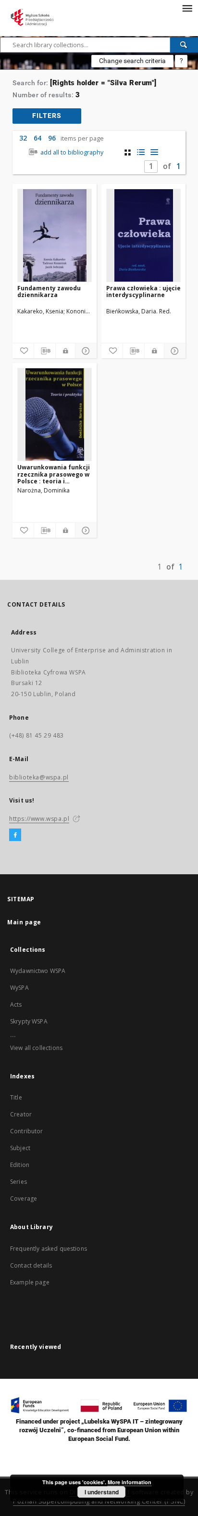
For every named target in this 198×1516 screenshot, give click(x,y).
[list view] (154, 152)
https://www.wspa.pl (39, 819)
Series (18, 1182)
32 (23, 138)
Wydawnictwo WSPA (37, 971)
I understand (102, 1492)
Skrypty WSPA (29, 1021)
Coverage (23, 1198)
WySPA (19, 988)
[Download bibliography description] (44, 351)
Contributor (26, 1131)
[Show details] (84, 351)
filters (47, 115)
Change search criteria (132, 61)
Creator (21, 1114)
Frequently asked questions (48, 1248)
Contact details (31, 1265)
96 (52, 138)
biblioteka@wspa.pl (39, 777)
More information (129, 1482)
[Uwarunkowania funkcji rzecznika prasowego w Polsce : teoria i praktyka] (54, 414)
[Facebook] (15, 835)
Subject (20, 1148)
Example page (30, 1282)
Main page (24, 922)
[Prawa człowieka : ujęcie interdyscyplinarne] (143, 235)
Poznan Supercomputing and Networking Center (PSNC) (99, 1501)
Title (16, 1097)
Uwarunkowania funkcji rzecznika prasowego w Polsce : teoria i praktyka (53, 474)
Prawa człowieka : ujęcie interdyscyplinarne (143, 291)
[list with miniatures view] (141, 152)
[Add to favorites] (23, 351)
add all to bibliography (71, 152)
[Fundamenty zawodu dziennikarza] (54, 235)
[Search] (184, 44)
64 (37, 138)
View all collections (36, 1048)
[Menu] (187, 7)
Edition (19, 1165)
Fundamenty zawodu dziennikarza (49, 291)
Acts (16, 1004)
